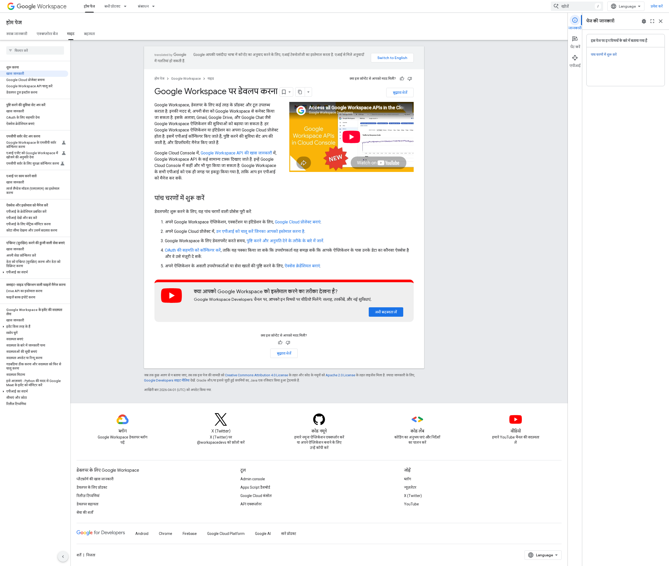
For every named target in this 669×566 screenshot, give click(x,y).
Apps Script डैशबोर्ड (255, 487)
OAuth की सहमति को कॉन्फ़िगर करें (193, 250)
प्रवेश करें (657, 6)
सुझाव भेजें (400, 92)
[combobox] (577, 6)
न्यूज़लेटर (410, 487)
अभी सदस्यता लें (386, 312)
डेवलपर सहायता (88, 504)
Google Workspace (186, 78)
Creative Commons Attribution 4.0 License (256, 375)
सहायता (89, 33)
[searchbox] (35, 50)
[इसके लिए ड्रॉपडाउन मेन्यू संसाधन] (155, 6)
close (661, 21)
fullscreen (652, 21)
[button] (34, 272)
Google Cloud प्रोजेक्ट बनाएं (298, 222)
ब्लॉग (407, 479)
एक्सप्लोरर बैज (47, 33)
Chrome (165, 534)
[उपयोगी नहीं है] (410, 79)
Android (141, 534)
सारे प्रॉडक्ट (288, 534)
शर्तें (79, 555)
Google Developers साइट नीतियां (166, 380)
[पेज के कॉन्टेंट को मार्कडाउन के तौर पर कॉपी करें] (300, 92)
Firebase (190, 534)
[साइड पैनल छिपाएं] (63, 556)
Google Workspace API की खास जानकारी (236, 153)
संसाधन (143, 6)
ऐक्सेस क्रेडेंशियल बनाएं (302, 265)
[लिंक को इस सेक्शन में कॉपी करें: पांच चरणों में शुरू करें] (209, 198)
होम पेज (89, 6)
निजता (90, 555)
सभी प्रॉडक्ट (112, 6)
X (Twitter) (413, 496)
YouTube (411, 504)
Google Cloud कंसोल (256, 496)
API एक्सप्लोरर (251, 504)
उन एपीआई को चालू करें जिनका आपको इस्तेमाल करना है (260, 231)
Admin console (252, 479)
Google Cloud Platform (226, 534)
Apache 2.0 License (340, 375)
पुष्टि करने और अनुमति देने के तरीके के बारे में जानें (285, 240)
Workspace (52, 6)
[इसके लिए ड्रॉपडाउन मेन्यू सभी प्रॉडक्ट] (126, 6)
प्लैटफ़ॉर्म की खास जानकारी (95, 479)
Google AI (263, 534)
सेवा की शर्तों (85, 512)
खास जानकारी (16, 33)
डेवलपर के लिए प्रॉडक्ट (92, 487)
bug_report (644, 21)
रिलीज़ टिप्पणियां (88, 496)
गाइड (70, 33)
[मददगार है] (402, 79)
